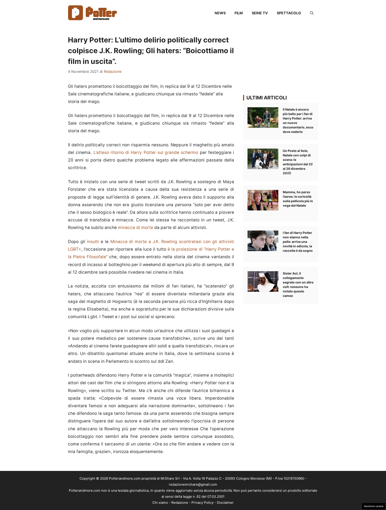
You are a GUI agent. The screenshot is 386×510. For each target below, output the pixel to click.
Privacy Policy (202, 502)
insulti (94, 241)
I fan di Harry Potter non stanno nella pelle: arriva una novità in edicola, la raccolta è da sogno (298, 241)
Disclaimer (225, 502)
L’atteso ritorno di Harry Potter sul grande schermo (145, 152)
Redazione (179, 502)
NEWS (220, 13)
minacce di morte (135, 227)
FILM (239, 13)
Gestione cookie (374, 506)
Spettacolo (289, 13)
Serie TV (260, 13)
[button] (312, 13)
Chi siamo (160, 502)
